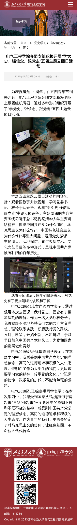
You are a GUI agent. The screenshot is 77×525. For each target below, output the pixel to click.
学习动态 (9, 47)
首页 (23, 42)
